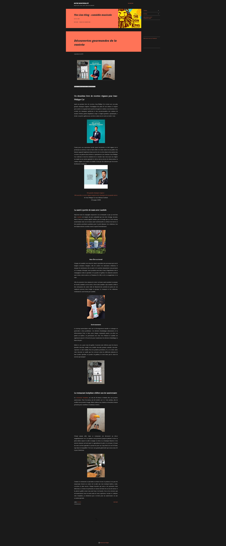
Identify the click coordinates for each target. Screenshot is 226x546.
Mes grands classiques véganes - (96, 193)
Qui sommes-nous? (147, 17)
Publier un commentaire (84, 22)
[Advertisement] (152, 28)
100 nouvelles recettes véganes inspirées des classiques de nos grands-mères (95, 195)
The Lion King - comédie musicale (93, 14)
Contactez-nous (147, 18)
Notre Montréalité (81, 3)
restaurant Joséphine (82, 397)
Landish (79, 217)
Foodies (79, 502)
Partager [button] (76, 22)
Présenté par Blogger (104, 542)
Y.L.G (94, 86)
